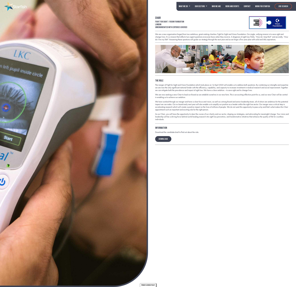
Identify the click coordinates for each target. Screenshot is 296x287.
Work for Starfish (262, 6)
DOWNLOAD (163, 139)
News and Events (232, 6)
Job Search (283, 6)
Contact (247, 6)
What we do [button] (183, 6)
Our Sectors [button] (200, 6)
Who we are (216, 6)
